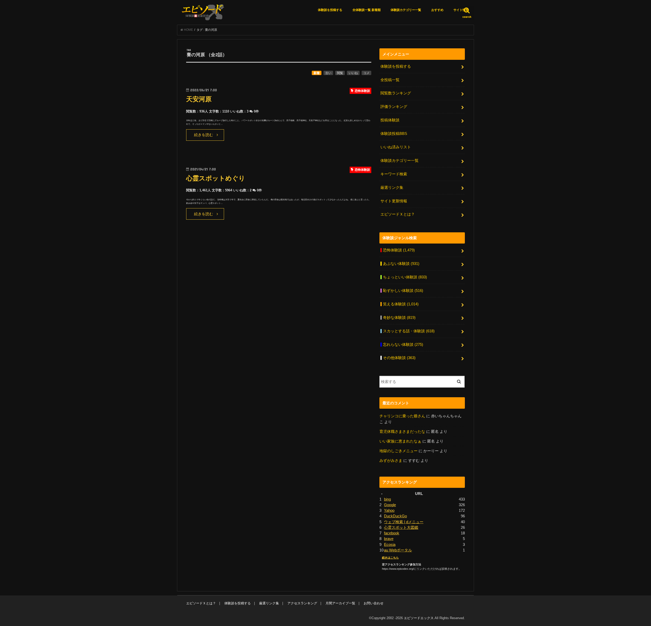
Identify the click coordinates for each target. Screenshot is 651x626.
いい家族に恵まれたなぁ (400, 441)
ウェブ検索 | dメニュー (403, 522)
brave (388, 539)
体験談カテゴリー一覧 (406, 10)
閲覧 (340, 73)
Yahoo (389, 510)
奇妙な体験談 (399, 318)
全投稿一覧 (390, 80)
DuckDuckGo (395, 516)
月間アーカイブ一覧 (340, 603)
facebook (391, 533)
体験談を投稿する (330, 10)
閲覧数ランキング (395, 93)
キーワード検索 (393, 174)
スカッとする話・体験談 (409, 331)
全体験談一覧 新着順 (366, 10)
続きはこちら (390, 557)
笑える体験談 (401, 304)
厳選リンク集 (391, 188)
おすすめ (437, 10)
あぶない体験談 (401, 264)
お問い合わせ (373, 603)
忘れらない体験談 (403, 345)
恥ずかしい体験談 (403, 291)
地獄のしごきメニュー (398, 451)
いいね (353, 73)
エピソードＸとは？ (397, 214)
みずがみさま (390, 461)
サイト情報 (461, 10)
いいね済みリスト (395, 147)
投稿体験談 (390, 120)
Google (390, 505)
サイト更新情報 (393, 201)
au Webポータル (398, 550)
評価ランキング (393, 107)
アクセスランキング (302, 603)
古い (328, 73)
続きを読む (203, 135)
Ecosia (389, 545)
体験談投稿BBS (393, 134)
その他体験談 (399, 358)
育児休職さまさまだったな (402, 432)
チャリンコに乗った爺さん (402, 416)
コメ (366, 73)
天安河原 (199, 99)
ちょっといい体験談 (405, 277)
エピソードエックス (419, 618)
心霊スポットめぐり (215, 178)
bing (387, 499)
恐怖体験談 (399, 250)
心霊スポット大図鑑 (401, 527)
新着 (317, 73)
